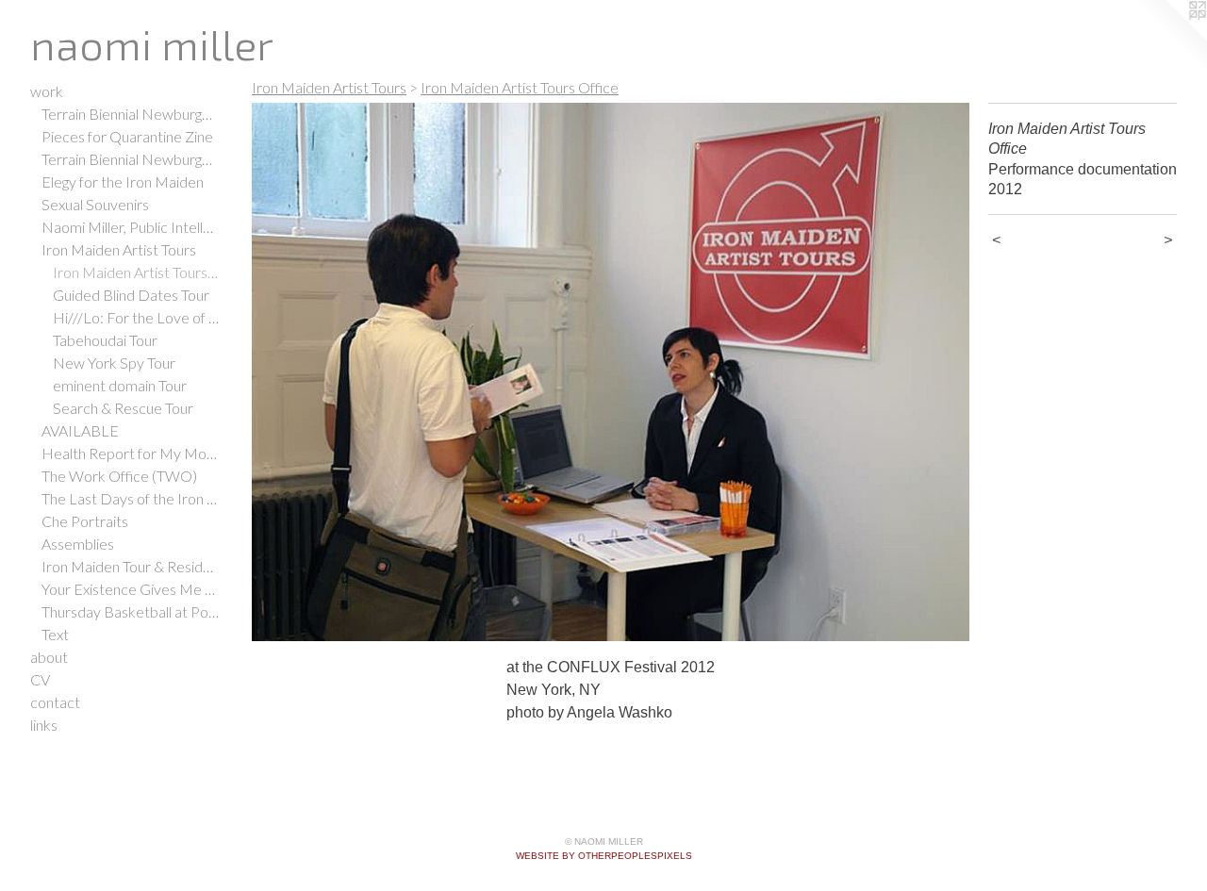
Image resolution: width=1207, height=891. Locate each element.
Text (55, 634)
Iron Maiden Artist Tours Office (136, 272)
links (44, 725)
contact (55, 702)
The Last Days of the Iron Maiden (130, 498)
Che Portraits (84, 521)
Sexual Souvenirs (95, 204)
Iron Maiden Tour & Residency (130, 566)
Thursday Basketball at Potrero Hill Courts (130, 611)
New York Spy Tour (114, 362)
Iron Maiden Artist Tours (118, 249)
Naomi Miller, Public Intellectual (130, 227)
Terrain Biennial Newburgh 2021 (130, 114)
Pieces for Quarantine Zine (127, 136)
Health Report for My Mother (130, 453)
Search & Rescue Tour (123, 408)
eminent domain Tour (120, 385)
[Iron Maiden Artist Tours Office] (610, 372)
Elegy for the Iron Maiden (122, 181)
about (49, 657)
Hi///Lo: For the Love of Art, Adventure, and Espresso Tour (136, 317)
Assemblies (77, 544)
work (46, 91)
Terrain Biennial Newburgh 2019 (130, 159)
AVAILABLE (80, 430)
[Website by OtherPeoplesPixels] (1169, 37)
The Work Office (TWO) (119, 476)
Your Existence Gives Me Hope (130, 589)
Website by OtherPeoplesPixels (604, 855)
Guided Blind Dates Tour (131, 295)
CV (40, 679)
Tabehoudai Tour (105, 340)
